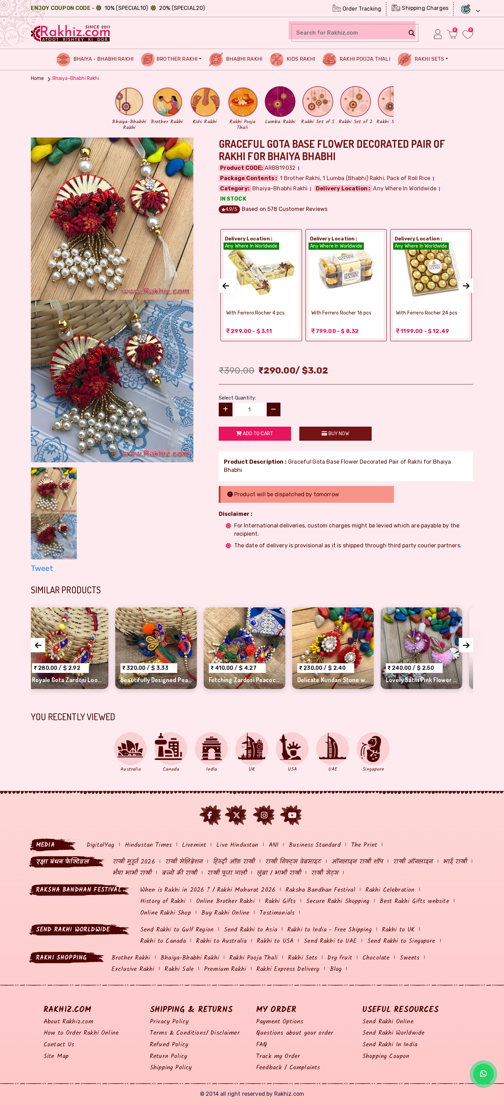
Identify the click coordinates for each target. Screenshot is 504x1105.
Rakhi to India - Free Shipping (329, 930)
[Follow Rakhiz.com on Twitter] (236, 815)
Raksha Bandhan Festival (320, 890)
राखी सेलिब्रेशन (184, 862)
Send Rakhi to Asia (250, 930)
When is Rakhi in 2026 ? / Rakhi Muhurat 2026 (207, 890)
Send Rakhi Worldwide (393, 1033)
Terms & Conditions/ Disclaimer (195, 1033)
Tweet (42, 568)
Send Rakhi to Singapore (401, 941)
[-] (273, 409)
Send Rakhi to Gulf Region (177, 930)
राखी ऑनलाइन (413, 862)
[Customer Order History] (438, 34)
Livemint (194, 845)
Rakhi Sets (428, 59)
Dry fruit (339, 958)
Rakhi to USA (275, 941)
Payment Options (279, 1022)
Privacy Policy (169, 1022)
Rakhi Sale (179, 969)
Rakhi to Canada (163, 941)
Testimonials (277, 913)
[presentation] (226, 285)
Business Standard (315, 845)
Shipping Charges (424, 8)
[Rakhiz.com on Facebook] (209, 815)
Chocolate (375, 958)
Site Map (56, 1056)
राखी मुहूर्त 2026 (134, 862)
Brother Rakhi (176, 59)
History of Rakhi (163, 901)
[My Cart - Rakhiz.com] (452, 34)
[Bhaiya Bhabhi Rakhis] (112, 218)
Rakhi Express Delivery (288, 969)
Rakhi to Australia (221, 941)
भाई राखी (455, 862)
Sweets (409, 958)
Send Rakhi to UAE (330, 941)
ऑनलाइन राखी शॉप (357, 862)
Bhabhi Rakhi (243, 59)
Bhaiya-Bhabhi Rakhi (189, 958)
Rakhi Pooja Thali (364, 59)
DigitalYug (101, 845)
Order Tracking (361, 8)
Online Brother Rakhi (225, 901)
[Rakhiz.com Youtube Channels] (292, 815)
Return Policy (168, 1056)
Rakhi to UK (398, 930)
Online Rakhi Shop (165, 913)
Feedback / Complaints (288, 1068)
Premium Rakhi (225, 969)
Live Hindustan (237, 845)
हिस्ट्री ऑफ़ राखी (234, 862)
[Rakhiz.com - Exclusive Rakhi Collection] (71, 32)
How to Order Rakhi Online (81, 1033)
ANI (273, 845)
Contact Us (59, 1045)
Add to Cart (257, 434)
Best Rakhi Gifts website (414, 901)
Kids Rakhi (300, 59)
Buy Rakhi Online (225, 913)
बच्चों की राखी (179, 873)
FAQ (261, 1045)
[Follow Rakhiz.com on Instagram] (264, 815)
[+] (225, 409)
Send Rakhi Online (387, 1022)
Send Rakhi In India (389, 1045)
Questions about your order (294, 1033)
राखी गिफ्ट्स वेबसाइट (293, 862)
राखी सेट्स (324, 873)
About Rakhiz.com (69, 1022)
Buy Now (338, 434)
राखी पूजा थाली (227, 873)
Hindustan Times (148, 845)
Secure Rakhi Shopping (337, 901)
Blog (336, 969)
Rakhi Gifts (280, 901)
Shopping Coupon (385, 1056)
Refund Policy (169, 1045)
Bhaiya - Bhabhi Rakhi (103, 59)
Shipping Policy (171, 1068)
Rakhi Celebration (390, 890)
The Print (364, 845)
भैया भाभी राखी (132, 873)
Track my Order (278, 1056)
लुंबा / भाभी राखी (279, 873)
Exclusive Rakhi (132, 969)
